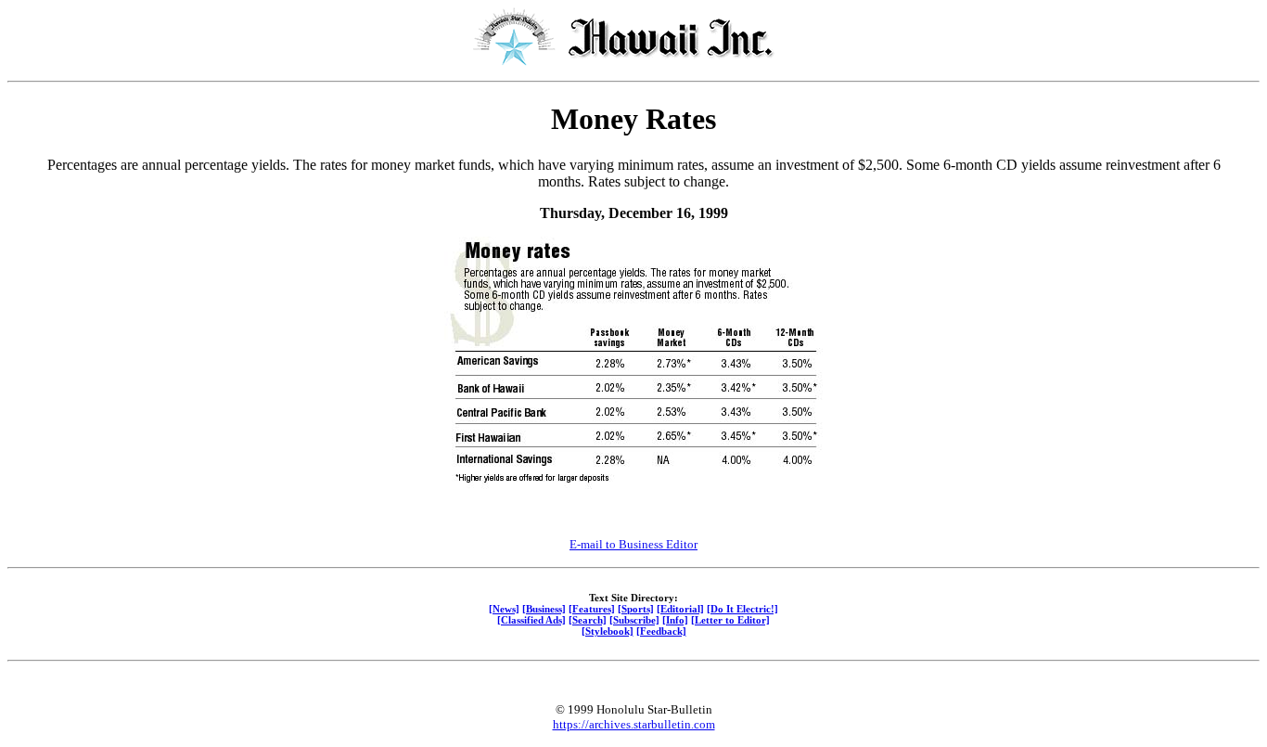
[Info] (675, 619)
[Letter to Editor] (730, 619)
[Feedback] (661, 631)
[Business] (544, 608)
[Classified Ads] (531, 619)
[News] (504, 608)
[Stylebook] (608, 631)
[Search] (588, 619)
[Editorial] (680, 608)
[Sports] (636, 608)
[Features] (592, 608)
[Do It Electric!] (742, 608)
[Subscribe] (634, 619)
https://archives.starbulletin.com (634, 724)
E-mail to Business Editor (633, 544)
